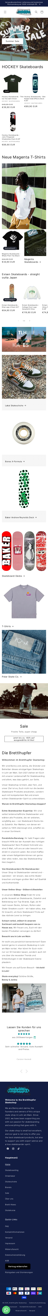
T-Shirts (6, 626)
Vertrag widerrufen (17, 1266)
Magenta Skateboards (31, 260)
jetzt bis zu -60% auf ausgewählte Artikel (24, 738)
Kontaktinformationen (14, 1232)
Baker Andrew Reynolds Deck (19, 517)
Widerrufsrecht (12, 1249)
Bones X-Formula (13, 461)
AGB (7, 1261)
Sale (7, 1193)
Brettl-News (10, 1204)
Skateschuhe (11, 1182)
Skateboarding (12, 1170)
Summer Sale (12, 41)
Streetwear (10, 1176)
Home (7, 1164)
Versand (8, 1238)
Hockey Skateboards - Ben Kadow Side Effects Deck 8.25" (35, 98)
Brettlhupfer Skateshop (18, 1303)
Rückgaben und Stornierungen (19, 1272)
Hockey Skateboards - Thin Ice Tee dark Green (13, 98)
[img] (24, 1034)
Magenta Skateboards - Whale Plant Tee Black (11, 255)
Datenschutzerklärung (15, 1255)
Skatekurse (10, 1210)
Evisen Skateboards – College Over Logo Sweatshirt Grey (30, 307)
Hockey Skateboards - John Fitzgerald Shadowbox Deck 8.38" (11, 137)
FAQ (7, 1226)
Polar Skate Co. (10, 676)
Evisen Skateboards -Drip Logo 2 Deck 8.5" (10, 306)
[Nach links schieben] (18, 321)
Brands (8, 1187)
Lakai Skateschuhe (14, 405)
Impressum (10, 1243)
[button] (5, 12)
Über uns (9, 1199)
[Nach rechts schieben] (30, 321)
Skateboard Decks (12, 576)
